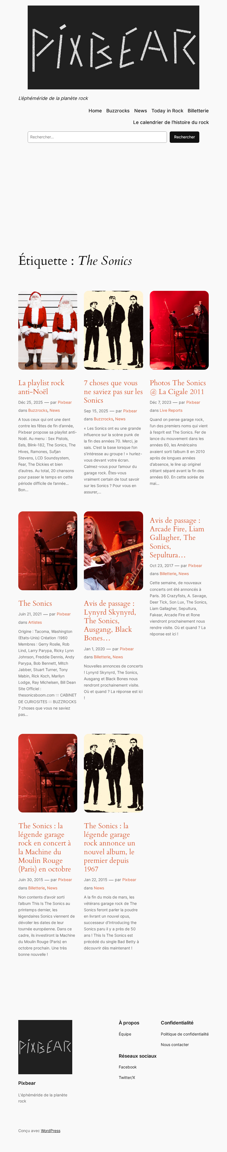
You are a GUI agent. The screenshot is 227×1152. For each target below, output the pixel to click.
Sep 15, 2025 (96, 410)
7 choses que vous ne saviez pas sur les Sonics (113, 392)
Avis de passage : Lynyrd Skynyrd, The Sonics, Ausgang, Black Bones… (110, 620)
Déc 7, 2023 (160, 402)
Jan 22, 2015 (95, 879)
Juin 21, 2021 (30, 614)
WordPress (50, 1130)
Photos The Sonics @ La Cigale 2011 (178, 387)
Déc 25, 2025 (30, 402)
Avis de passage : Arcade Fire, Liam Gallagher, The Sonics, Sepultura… (177, 537)
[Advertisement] (113, 192)
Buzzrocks (37, 410)
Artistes (35, 622)
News (55, 410)
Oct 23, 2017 (161, 565)
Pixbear (65, 402)
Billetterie (102, 656)
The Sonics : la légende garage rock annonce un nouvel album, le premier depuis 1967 (109, 848)
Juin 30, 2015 (30, 879)
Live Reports (171, 410)
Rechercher (184, 136)
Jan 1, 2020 (94, 648)
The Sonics (35, 603)
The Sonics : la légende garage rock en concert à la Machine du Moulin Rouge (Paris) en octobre (44, 848)
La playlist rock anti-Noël (41, 387)
